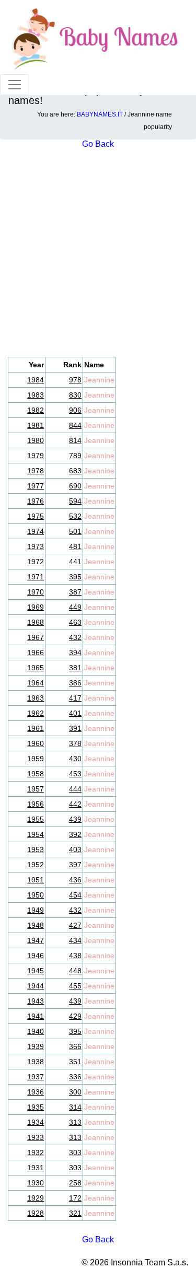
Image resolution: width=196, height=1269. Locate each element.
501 (75, 531)
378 (75, 743)
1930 (35, 1183)
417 (75, 698)
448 (75, 971)
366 (75, 1046)
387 (75, 592)
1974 (35, 531)
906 (75, 410)
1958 (35, 774)
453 (75, 774)
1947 (35, 940)
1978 (35, 471)
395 (75, 577)
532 (75, 516)
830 (75, 395)
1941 (35, 1016)
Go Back (98, 1239)
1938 (35, 1061)
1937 (35, 1077)
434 (75, 940)
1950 (35, 895)
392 (75, 834)
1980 (35, 440)
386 (75, 683)
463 (75, 622)
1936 (35, 1092)
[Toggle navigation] (14, 84)
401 (75, 713)
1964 (35, 683)
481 (75, 546)
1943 (35, 1001)
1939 (35, 1046)
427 (75, 925)
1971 (35, 577)
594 (75, 501)
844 (75, 425)
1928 (35, 1213)
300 (75, 1092)
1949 (35, 910)
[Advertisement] (98, 254)
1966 (35, 652)
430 (75, 758)
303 (75, 1152)
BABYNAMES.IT (100, 114)
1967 (35, 637)
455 (75, 986)
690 (75, 486)
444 (75, 789)
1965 (35, 667)
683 (75, 471)
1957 (35, 789)
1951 (35, 880)
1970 (35, 592)
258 (75, 1183)
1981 (35, 425)
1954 (35, 834)
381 (75, 667)
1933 (35, 1137)
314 (75, 1107)
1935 (35, 1107)
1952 (35, 864)
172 (75, 1198)
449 (75, 607)
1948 (35, 925)
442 (75, 804)
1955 (35, 819)
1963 (35, 698)
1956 (35, 804)
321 (75, 1213)
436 (75, 880)
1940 (35, 1031)
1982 (35, 410)
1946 (35, 955)
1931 (35, 1167)
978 (75, 380)
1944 (35, 986)
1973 (35, 546)
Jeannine (99, 380)
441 (75, 561)
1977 (35, 486)
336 (75, 1077)
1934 (35, 1122)
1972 (35, 561)
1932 (35, 1152)
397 (75, 864)
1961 (35, 728)
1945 (35, 971)
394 (75, 652)
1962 (35, 713)
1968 (35, 622)
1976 (35, 501)
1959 (35, 758)
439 (75, 819)
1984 (35, 380)
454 (75, 895)
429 (75, 1016)
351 (75, 1061)
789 (75, 455)
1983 (35, 395)
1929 (35, 1198)
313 (75, 1122)
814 (75, 440)
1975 (35, 516)
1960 (35, 743)
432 (75, 637)
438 (75, 955)
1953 (35, 849)
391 (75, 728)
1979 (35, 455)
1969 (35, 607)
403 (75, 849)
